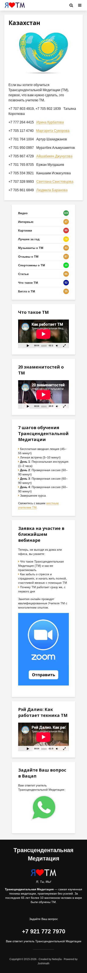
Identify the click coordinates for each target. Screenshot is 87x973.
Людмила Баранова (52, 190)
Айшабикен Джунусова (54, 156)
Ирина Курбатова (50, 122)
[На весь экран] (64, 345)
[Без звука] (56, 345)
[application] (43, 334)
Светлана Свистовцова (54, 181)
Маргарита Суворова (52, 131)
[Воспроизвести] (27, 345)
